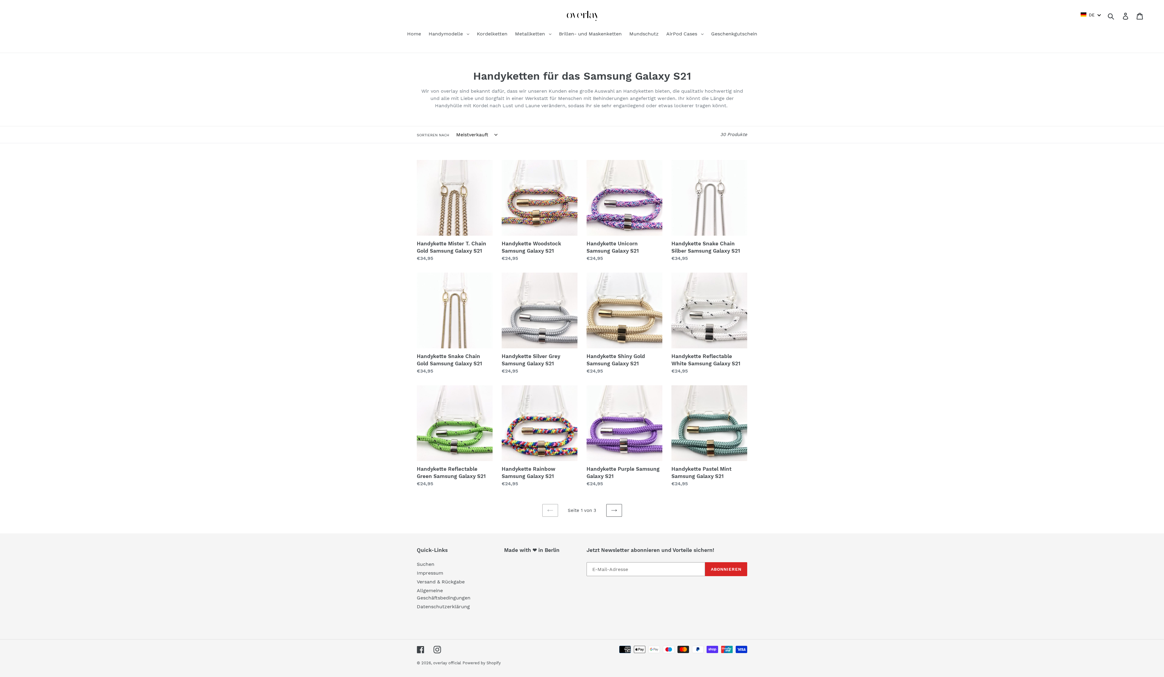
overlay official (447, 663)
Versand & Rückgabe (441, 582)
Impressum (430, 573)
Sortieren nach (433, 135)
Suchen (425, 564)
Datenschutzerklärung (443, 606)
